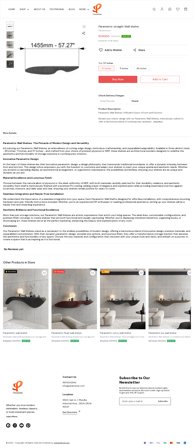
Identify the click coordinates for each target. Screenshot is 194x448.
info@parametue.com (74, 385)
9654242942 (69, 382)
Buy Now (118, 79)
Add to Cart (160, 79)
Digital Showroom (62, 443)
